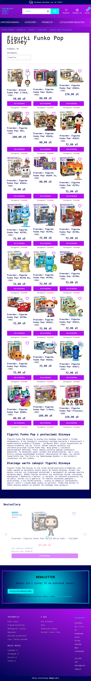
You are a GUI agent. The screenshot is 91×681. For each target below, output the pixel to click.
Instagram (12, 654)
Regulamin (12, 632)
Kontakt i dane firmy (50, 632)
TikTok (11, 661)
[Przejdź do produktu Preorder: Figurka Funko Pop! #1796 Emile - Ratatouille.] (72, 215)
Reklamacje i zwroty (17, 629)
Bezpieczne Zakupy (49, 629)
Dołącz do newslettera (20, 591)
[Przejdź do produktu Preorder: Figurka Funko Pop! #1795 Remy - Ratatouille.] (45, 215)
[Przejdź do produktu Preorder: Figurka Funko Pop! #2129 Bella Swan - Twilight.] (45, 523)
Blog (43, 625)
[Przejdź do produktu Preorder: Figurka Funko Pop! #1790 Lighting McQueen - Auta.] (19, 304)
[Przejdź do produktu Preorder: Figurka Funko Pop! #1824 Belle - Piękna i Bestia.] (72, 75)
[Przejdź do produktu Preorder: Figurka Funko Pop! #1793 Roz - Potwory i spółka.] (19, 261)
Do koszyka (19, 103)
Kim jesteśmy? (47, 621)
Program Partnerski (16, 625)
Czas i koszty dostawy (17, 639)
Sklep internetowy (44, 678)
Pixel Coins (13, 621)
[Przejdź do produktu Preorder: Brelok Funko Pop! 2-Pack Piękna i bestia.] (19, 78)
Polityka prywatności (17, 636)
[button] (55, 11)
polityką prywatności (63, 596)
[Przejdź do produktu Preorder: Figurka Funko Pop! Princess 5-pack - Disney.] (72, 395)
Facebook (12, 650)
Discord (11, 657)
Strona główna (8, 30)
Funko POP (42, 30)
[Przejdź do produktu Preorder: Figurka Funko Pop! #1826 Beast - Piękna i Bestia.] (45, 120)
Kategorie (21, 30)
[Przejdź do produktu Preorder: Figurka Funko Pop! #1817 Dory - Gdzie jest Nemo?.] (72, 351)
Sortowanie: (12, 53)
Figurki (31, 30)
